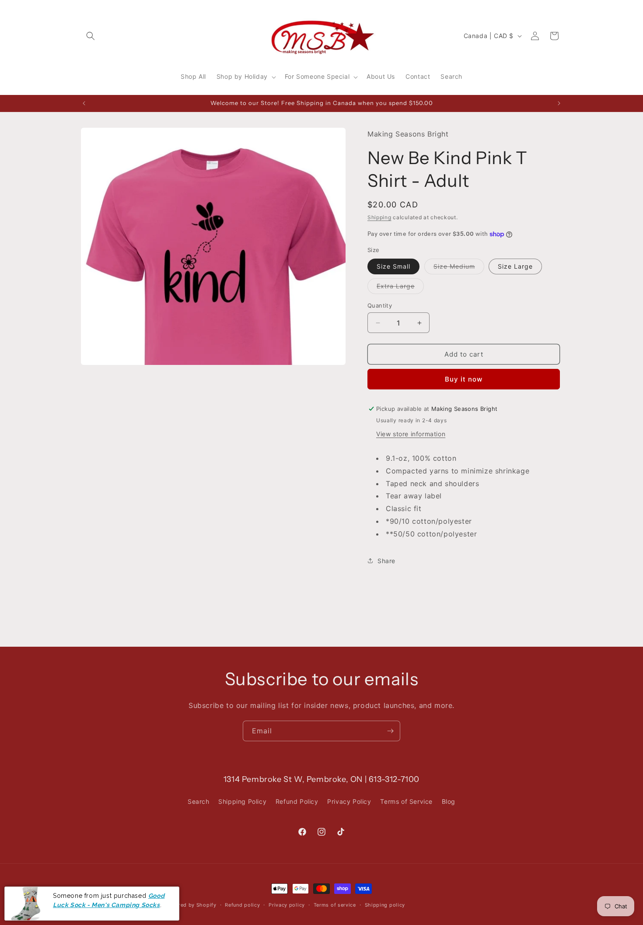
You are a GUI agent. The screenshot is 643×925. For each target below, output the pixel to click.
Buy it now (463, 379)
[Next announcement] (559, 103)
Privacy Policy (349, 801)
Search (199, 801)
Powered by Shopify (190, 905)
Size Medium (458, 268)
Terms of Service (406, 801)
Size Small (393, 266)
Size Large (515, 266)
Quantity (379, 305)
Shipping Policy (242, 801)
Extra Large (400, 288)
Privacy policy (287, 905)
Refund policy (242, 905)
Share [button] (386, 560)
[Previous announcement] (84, 103)
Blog (448, 801)
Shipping (379, 217)
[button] (90, 36)
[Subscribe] (390, 731)
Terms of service (335, 905)
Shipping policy (385, 905)
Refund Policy (297, 801)
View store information (410, 434)
